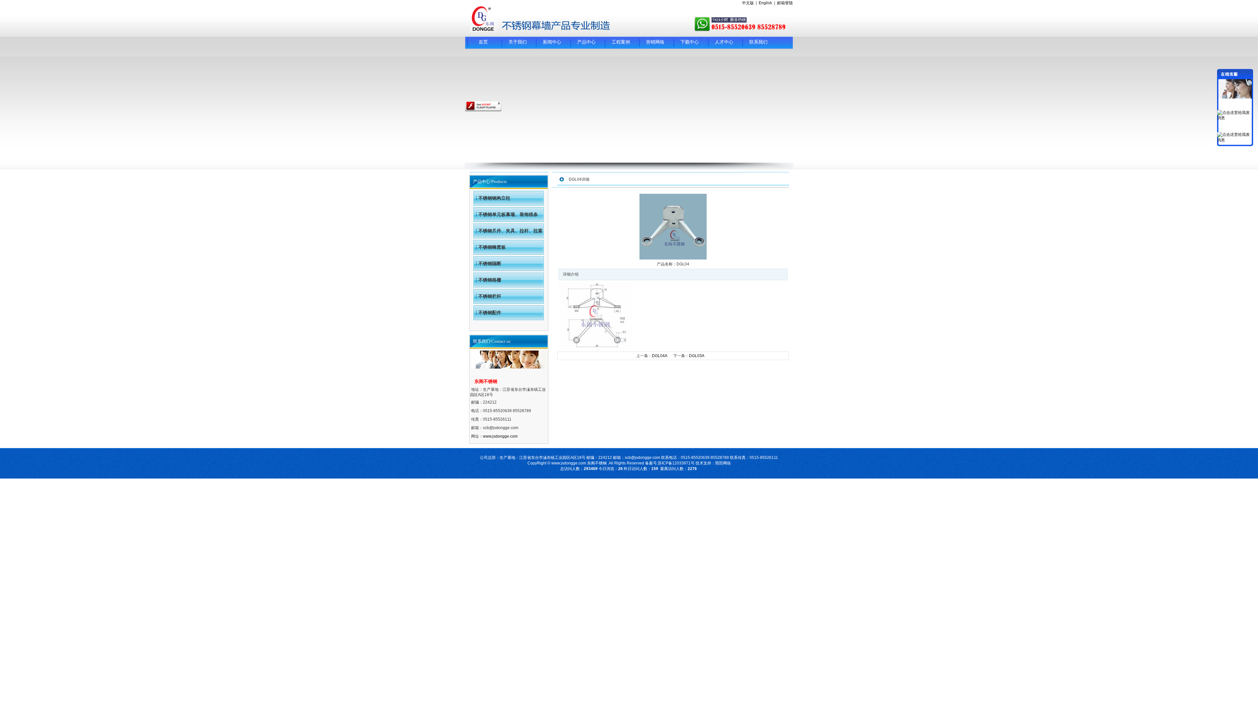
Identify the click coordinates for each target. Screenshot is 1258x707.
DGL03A (696, 356)
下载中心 (689, 42)
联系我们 (758, 42)
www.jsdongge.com (500, 436)
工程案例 (621, 42)
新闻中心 (552, 42)
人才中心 (724, 42)
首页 (483, 42)
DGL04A (659, 356)
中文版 (748, 3)
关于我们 (517, 42)
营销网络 (655, 42)
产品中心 (586, 42)
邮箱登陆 (785, 3)
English (765, 3)
